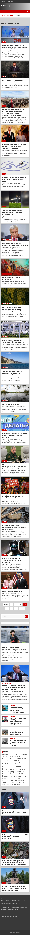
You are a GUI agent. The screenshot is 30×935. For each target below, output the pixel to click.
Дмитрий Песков (6, 761)
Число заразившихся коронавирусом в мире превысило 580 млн (17, 732)
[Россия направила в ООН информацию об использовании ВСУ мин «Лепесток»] (15, 514)
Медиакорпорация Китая (13, 771)
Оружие (10, 778)
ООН (24, 776)
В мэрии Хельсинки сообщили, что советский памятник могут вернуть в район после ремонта (14, 888)
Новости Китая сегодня (12, 776)
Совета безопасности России (8, 782)
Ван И (10, 754)
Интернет (21, 760)
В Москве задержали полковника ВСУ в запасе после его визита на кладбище (15, 836)
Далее (22, 608)
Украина (8, 784)
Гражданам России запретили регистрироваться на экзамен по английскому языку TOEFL (12, 309)
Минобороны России (8, 774)
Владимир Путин (14, 756)
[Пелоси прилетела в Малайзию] (15, 580)
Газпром (8, 758)
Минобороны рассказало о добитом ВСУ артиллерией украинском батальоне (14, 435)
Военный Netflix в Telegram (11, 647)
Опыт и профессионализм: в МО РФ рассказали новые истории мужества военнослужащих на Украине (18, 721)
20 (7, 608)
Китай (4, 41)
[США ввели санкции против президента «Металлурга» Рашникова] (15, 232)
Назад (6, 604)
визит (22, 784)
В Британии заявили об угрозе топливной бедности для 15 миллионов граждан (17, 710)
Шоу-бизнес (17, 784)
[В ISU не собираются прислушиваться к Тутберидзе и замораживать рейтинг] (15, 166)
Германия (5, 336)
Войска (4, 758)
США (4, 140)
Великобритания (7, 239)
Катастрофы (10, 763)
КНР (4, 763)
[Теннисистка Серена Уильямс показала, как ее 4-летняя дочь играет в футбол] (15, 199)
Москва (17, 774)
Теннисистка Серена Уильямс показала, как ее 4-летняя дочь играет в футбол (12, 212)
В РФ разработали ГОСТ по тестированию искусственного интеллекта (12, 560)
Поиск (26, 616)
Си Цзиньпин (10, 780)
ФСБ (12, 784)
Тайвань (4, 784)
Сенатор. (6, 5)
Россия (5, 429)
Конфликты (7, 769)
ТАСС (23, 782)
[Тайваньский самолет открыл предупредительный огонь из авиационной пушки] (15, 360)
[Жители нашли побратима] (15, 393)
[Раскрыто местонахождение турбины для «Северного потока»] (15, 329)
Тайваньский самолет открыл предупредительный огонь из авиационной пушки (12, 373)
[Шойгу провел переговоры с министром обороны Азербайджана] (15, 454)
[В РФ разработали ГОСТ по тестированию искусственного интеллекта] (15, 547)
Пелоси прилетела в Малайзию (12, 591)
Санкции (4, 780)
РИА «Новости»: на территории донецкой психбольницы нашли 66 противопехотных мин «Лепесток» (14, 862)
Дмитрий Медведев (21, 758)
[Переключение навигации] (3, 11)
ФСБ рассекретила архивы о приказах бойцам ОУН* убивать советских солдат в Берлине (18, 743)
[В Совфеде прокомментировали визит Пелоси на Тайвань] (15, 485)
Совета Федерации (19, 780)
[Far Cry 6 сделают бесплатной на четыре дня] (15, 267)
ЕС (13, 761)
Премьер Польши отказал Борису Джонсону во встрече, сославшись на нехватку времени (14, 687)
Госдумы (12, 758)
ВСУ (7, 754)
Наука (25, 774)
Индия (4, 521)
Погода (14, 778)
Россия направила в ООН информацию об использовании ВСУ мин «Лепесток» (14, 527)
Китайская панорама (11, 766)
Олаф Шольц (5, 778)
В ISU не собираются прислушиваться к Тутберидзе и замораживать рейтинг (14, 179)
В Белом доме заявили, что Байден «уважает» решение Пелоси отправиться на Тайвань (14, 146)
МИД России (15, 769)
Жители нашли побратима (11, 404)
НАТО (21, 774)
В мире (23, 757)
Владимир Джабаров (16, 754)
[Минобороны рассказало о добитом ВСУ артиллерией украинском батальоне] (15, 423)
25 (16, 608)
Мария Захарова (22, 769)
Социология (18, 782)
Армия (4, 754)
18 (20, 604)
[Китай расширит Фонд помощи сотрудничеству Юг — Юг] (15, 69)
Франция (4, 645)
